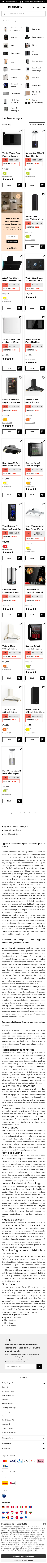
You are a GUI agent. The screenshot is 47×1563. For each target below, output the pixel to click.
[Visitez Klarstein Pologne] (17, 1512)
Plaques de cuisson (15, 1222)
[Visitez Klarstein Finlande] (3, 1517)
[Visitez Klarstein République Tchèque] (7, 1512)
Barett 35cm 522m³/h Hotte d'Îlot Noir (34, 154)
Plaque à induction (8, 1428)
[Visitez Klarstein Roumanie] (26, 1512)
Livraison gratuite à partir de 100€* (34, 1)
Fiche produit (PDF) (7, 176)
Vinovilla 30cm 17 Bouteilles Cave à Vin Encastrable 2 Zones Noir (11, 527)
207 (34, 812)
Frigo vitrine (6, 1416)
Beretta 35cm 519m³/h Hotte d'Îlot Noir (34, 218)
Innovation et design (12, 830)
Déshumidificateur (8, 1395)
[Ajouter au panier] (19, 185)
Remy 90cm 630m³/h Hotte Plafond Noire (11, 464)
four (3, 1091)
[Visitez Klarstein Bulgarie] (30, 1512)
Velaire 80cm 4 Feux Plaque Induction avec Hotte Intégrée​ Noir (11, 154)
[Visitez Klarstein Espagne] (26, 1507)
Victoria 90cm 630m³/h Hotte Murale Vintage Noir (34, 401)
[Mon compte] (32, 7)
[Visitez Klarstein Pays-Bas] (12, 1517)
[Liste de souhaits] (38, 7)
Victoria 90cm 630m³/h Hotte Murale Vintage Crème (9, 710)
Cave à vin (39, 1292)
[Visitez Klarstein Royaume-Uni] (30, 1507)
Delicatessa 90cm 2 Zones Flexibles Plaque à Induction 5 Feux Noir (34, 341)
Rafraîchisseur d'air (8, 1420)
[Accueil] (5, 21)
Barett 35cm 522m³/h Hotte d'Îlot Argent (11, 772)
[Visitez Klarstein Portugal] (17, 1517)
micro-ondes (7, 1136)
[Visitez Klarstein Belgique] (7, 1517)
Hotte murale (6, 1424)
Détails (9, 185)
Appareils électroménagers (16, 826)
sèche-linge (14, 1211)
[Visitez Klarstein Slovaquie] (3, 1512)
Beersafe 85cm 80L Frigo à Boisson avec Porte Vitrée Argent (11, 401)
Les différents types (12, 834)
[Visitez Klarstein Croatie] (21, 1512)
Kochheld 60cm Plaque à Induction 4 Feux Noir (34, 591)
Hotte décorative (7, 1403)
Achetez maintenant (12, 241)
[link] (11, 139)
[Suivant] (38, 812)
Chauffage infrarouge (9, 1407)
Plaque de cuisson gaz (9, 1432)
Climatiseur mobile (8, 1391)
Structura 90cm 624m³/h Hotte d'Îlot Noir (34, 710)
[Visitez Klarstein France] (17, 1507)
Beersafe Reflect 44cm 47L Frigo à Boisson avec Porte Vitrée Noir (33, 464)
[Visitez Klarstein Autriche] (7, 1507)
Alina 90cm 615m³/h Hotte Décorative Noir (11, 279)
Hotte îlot (5, 1399)
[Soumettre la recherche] (4, 13)
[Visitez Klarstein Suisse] (12, 1507)
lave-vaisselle (12, 1189)
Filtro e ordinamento (37, 124)
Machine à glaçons (8, 1412)
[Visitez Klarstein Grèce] (26, 1518)
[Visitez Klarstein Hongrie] (12, 1512)
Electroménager (12, 21)
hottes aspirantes (29, 1161)
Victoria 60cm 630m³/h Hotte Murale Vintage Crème (9, 647)
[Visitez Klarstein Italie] (21, 1507)
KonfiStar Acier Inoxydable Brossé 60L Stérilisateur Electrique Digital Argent (10, 591)
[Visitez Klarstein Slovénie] (21, 1517)
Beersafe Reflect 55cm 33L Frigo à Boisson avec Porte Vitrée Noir (33, 647)
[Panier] (43, 7)
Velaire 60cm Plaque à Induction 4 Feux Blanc (11, 341)
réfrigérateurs (32, 1072)
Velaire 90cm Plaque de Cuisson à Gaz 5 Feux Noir (34, 279)
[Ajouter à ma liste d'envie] (20, 131)
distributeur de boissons (12, 1273)
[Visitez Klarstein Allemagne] (3, 1507)
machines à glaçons (36, 1267)
